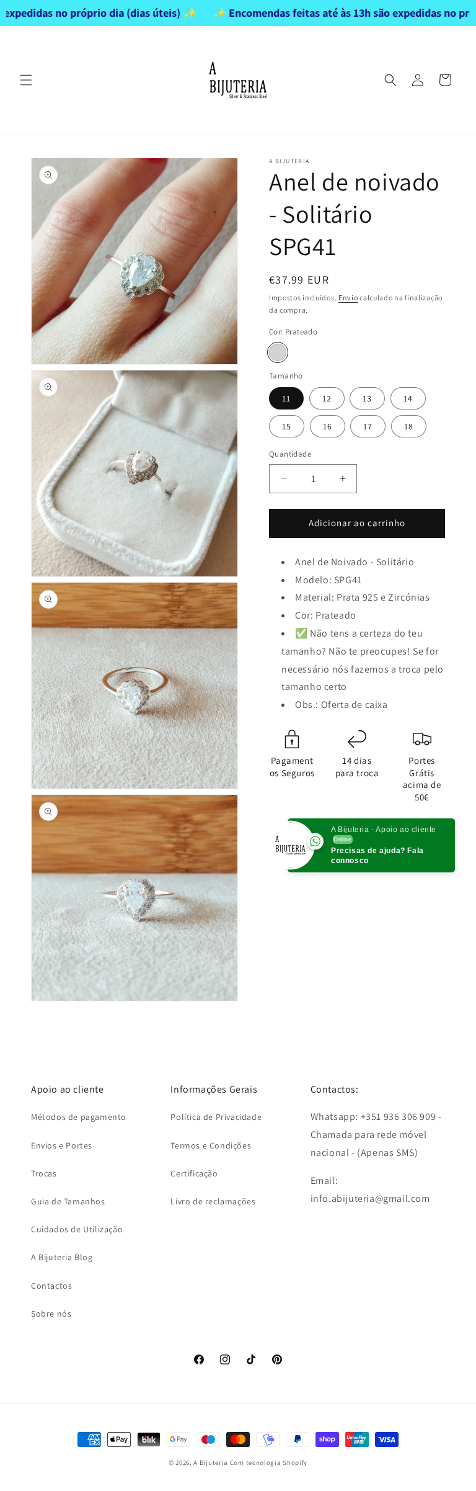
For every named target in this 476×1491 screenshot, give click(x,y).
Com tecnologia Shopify (268, 1462)
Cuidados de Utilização (77, 1229)
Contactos (51, 1285)
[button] (26, 80)
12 (327, 398)
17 (367, 426)
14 (408, 398)
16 (327, 426)
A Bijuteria (210, 1462)
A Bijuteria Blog (62, 1257)
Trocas (44, 1173)
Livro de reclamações (212, 1201)
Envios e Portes (61, 1145)
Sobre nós (51, 1313)
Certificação (194, 1173)
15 (286, 426)
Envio (348, 297)
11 (286, 398)
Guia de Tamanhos (68, 1201)
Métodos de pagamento (78, 1116)
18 (408, 426)
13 (367, 398)
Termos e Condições (210, 1145)
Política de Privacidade (216, 1116)
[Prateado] (277, 352)
